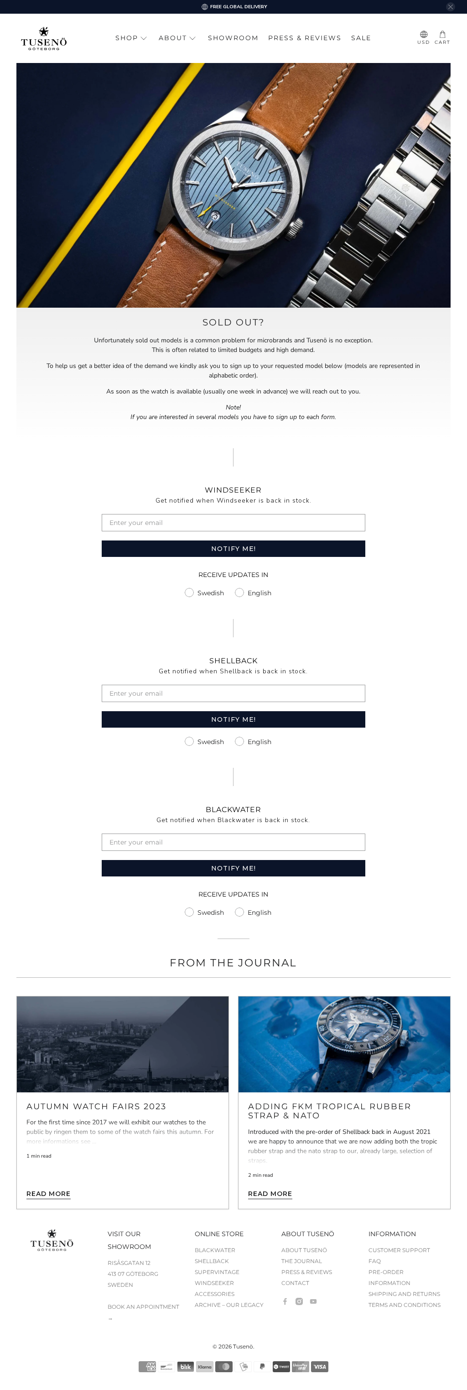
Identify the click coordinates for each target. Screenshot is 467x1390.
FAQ (374, 1261)
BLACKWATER (215, 1250)
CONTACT (295, 1283)
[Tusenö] (44, 38)
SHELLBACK (212, 1261)
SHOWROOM (233, 38)
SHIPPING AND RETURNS (404, 1293)
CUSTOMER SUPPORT (399, 1250)
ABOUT (173, 38)
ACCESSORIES (214, 1293)
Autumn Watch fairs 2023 (96, 1106)
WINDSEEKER (214, 1283)
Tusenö (243, 1346)
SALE (361, 38)
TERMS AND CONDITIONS (404, 1304)
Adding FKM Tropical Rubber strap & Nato (329, 1111)
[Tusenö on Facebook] (285, 1301)
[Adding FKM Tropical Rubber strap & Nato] (344, 1044)
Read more (48, 1194)
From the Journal (233, 962)
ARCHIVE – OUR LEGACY (229, 1304)
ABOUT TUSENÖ (304, 1250)
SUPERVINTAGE (217, 1272)
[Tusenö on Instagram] (299, 1301)
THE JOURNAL (301, 1261)
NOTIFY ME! (233, 549)
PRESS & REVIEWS (305, 38)
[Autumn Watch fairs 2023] (122, 1044)
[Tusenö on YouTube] (313, 1301)
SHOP (126, 38)
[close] (450, 6)
